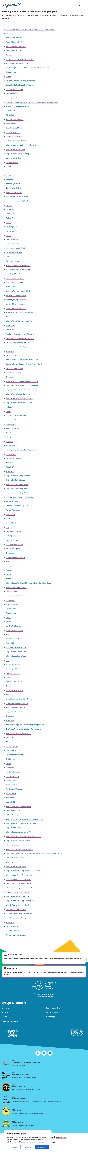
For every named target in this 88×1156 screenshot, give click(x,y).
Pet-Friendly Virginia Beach (16, 295)
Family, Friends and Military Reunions (20, 334)
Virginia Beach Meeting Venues (17, 493)
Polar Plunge (10, 600)
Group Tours (10, 330)
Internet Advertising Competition (26, 1062)
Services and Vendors (14, 789)
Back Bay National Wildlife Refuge (18, 269)
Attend (8, 742)
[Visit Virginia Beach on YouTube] (50, 1053)
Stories (8, 686)
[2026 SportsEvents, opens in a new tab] (6, 1123)
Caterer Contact (12, 746)
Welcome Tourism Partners (16, 909)
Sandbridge (10, 179)
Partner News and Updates (16, 935)
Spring (8, 566)
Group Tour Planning (13, 355)
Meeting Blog (11, 454)
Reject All (28, 1147)
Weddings (10, 862)
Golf (7, 257)
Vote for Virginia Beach (14, 858)
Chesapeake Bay (12, 162)
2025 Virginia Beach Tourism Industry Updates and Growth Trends (30, 29)
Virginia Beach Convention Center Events (21, 823)
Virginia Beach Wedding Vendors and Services (23, 871)
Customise (13, 1147)
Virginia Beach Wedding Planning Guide (20, 901)
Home (8, 411)
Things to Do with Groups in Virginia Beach (22, 381)
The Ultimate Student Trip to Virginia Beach (22, 360)
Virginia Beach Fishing (14, 828)
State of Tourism (12, 523)
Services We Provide (13, 626)
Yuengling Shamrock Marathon (17, 106)
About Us (9, 737)
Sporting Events (12, 98)
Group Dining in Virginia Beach (17, 342)
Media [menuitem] (5, 1016)
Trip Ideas (9, 579)
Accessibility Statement (14, 38)
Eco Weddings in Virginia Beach (17, 892)
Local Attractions (12, 776)
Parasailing (10, 231)
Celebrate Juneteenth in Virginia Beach (20, 81)
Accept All (41, 1147)
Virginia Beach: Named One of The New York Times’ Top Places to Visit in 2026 (34, 853)
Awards (9, 55)
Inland (8, 166)
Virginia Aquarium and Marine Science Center (23, 145)
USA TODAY (16, 1110)
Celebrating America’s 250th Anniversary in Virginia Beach (27, 68)
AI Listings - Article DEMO (16, 46)
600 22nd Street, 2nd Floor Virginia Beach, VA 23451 (46, 995)
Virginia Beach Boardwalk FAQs (17, 154)
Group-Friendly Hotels (14, 368)
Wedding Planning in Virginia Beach (19, 888)
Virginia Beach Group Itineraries (18, 394)
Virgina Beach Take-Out (15, 712)
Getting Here (11, 536)
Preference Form (12, 604)
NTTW (8, 518)
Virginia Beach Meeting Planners (18, 476)
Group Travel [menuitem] (52, 1012)
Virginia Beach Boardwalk (15, 149)
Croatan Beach (11, 72)
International (11, 420)
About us (9, 33)
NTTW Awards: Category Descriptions (20, 497)
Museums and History (14, 136)
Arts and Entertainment (15, 119)
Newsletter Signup (13, 549)
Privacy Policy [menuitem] (61, 1137)
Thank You (10, 351)
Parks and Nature (12, 261)
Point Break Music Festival (16, 596)
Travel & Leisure (18, 1086)
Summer (9, 570)
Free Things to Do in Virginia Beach (19, 201)
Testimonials (10, 798)
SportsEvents (17, 1122)
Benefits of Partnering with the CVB (19, 913)
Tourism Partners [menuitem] (10, 1021)
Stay (7, 660)
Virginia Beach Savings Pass (16, 845)
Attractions (10, 115)
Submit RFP (10, 467)
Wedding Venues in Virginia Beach (18, 883)
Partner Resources (13, 510)
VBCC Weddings (12, 815)
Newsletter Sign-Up (13, 458)
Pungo (8, 175)
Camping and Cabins (13, 669)
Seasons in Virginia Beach (15, 557)
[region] (28, 1141)
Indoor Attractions (13, 132)
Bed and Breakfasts (13, 664)
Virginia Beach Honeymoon (16, 866)
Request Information (13, 372)
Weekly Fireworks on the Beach (17, 905)
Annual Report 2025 (13, 50)
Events (8, 76)
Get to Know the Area (14, 531)
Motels (8, 677)
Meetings (9, 441)
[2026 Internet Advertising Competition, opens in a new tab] (6, 1063)
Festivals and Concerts (14, 89)
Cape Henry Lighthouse (14, 128)
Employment (10, 759)
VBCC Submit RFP (13, 810)
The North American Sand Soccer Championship (23, 729)
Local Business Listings (14, 544)
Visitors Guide (11, 591)
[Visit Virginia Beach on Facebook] (44, 1053)
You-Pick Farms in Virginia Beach (18, 291)
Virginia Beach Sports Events (16, 652)
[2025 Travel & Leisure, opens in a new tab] (6, 1087)
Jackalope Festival (12, 428)
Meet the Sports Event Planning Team (20, 639)
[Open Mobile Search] (79, 5)
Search (8, 617)
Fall (7, 561)
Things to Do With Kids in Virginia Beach (21, 312)
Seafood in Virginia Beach (15, 707)
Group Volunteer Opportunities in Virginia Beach (24, 364)
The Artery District (13, 184)
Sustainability (11, 793)
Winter (8, 574)
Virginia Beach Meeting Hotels (17, 484)
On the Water (11, 209)
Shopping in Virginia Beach (16, 299)
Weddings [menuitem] (50, 1016)
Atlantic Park (11, 123)
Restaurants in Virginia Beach (17, 703)
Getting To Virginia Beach (15, 480)
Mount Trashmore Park (14, 282)
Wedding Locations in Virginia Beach (19, 875)
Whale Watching (12, 239)
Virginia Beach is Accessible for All (18, 832)
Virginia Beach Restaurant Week (18, 840)
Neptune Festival (12, 93)
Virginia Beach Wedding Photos (17, 896)
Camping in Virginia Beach (15, 248)
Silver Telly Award (19, 1098)
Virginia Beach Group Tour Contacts (19, 398)
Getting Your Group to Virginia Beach (20, 338)
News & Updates (12, 926)
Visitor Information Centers (16, 587)
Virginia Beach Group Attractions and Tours (22, 385)
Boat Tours (10, 214)
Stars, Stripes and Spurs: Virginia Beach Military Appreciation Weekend (32, 102)
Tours (8, 317)
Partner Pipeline (12, 501)
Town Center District (13, 188)
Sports (8, 634)
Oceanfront (10, 171)
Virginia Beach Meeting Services (18, 488)
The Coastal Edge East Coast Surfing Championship (25, 725)
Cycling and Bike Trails (14, 252)
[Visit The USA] (76, 1033)
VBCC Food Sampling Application (18, 806)
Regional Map (11, 613)
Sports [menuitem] (5, 1012)
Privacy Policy (11, 609)
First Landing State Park (15, 278)
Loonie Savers (11, 424)
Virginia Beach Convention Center (18, 733)
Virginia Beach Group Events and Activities (22, 390)
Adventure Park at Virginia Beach (18, 265)
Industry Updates (12, 931)
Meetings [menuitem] (6, 1008)
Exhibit (8, 763)
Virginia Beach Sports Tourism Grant (19, 849)
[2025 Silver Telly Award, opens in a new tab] (6, 1099)
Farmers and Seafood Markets (17, 196)
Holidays (9, 407)
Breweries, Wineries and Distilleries (19, 699)
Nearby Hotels (11, 785)
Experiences (10, 111)
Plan (7, 527)
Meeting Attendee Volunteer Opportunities (22, 450)
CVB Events (10, 514)
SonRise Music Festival (14, 630)
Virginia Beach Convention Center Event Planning (24, 819)
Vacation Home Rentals (14, 682)
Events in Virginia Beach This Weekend (20, 85)
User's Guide (11, 802)
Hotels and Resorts (13, 673)
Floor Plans (10, 767)
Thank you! (10, 720)
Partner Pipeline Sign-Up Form (17, 506)
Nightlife (9, 205)
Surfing (8, 235)
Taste (8, 694)
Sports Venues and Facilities (16, 647)
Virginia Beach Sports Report (16, 656)
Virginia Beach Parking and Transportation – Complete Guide (28, 583)
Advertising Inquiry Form (15, 42)
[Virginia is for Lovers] (11, 1033)
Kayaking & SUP (12, 227)
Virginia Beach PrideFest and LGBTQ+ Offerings (23, 836)
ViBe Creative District (14, 192)
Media (8, 433)
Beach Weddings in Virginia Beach (18, 879)
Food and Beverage (13, 772)
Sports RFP (10, 643)
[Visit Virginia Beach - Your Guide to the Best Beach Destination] (12, 5)
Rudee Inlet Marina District (16, 141)
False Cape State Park (14, 274)
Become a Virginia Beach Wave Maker (20, 59)
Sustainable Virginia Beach (16, 304)
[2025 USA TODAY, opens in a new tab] (6, 1111)
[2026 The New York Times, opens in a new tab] (6, 1075)
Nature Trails (11, 287)
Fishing (8, 222)
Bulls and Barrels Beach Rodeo (17, 63)
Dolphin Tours (11, 218)
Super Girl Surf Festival (14, 690)
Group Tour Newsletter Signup (17, 347)
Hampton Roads (12, 540)
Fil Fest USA (10, 325)
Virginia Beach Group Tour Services (19, 403)
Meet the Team (11, 445)
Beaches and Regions (13, 158)
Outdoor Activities (13, 244)
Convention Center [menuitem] (54, 1008)
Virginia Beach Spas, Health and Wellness (21, 321)
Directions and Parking (14, 755)
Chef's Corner (11, 750)
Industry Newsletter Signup (16, 415)
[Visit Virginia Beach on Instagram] (38, 1053)
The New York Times (20, 1074)
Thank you (10, 553)
